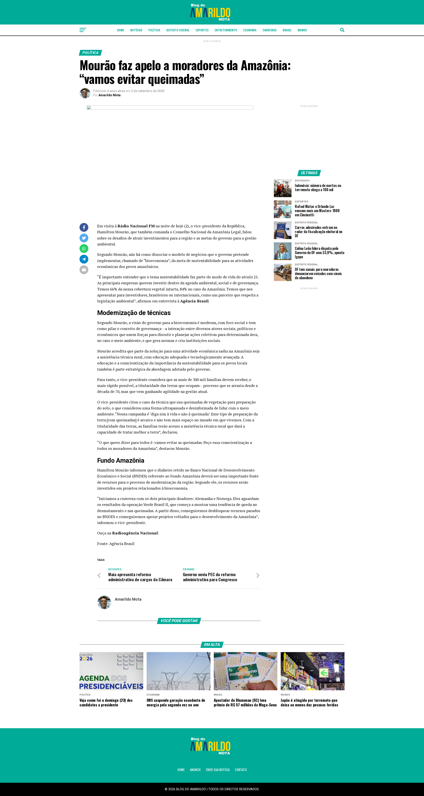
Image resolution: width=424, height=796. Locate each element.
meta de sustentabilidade (198, 260)
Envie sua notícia (218, 769)
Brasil (287, 30)
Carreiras (269, 30)
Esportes (202, 30)
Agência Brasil (121, 543)
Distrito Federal (177, 30)
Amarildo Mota (109, 95)
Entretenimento (226, 30)
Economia (249, 30)
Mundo (302, 30)
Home (120, 30)
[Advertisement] (309, 135)
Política (154, 30)
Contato (241, 769)
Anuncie (195, 769)
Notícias (136, 30)
